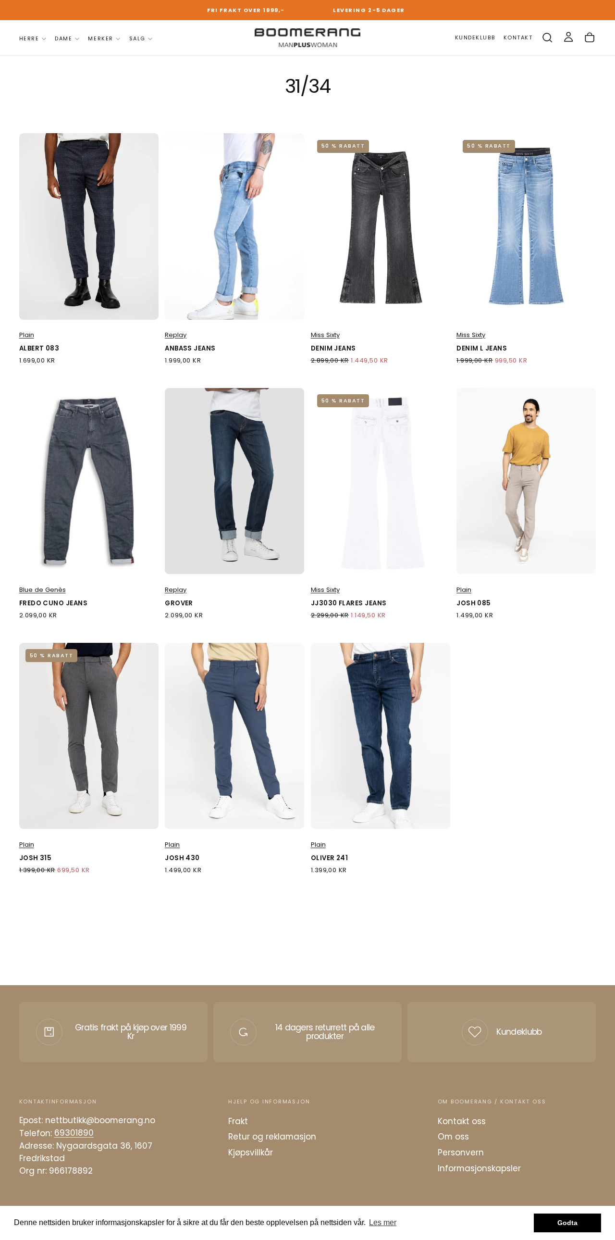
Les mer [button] (382, 1222)
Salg (137, 38)
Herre (29, 38)
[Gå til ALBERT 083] (89, 226)
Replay (175, 334)
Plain (26, 334)
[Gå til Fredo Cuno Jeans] (89, 481)
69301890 (74, 1133)
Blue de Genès (42, 589)
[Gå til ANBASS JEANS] (234, 226)
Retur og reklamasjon (272, 1136)
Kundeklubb (518, 1032)
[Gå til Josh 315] (89, 736)
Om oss (453, 1136)
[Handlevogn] (589, 37)
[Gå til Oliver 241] (380, 736)
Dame (63, 38)
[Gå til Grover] (234, 481)
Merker (100, 38)
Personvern (461, 1152)
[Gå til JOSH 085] (526, 481)
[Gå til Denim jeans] (380, 226)
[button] (547, 37)
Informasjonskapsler (479, 1168)
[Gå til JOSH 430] (234, 736)
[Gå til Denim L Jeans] (526, 226)
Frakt (238, 1121)
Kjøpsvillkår (250, 1152)
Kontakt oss (462, 1121)
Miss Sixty (325, 334)
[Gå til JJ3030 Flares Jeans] (380, 481)
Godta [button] (567, 1223)
